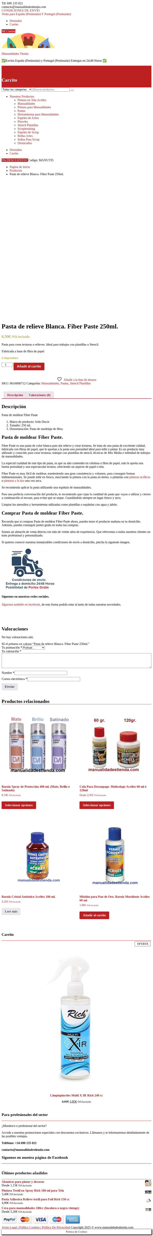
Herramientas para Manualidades (38, 114)
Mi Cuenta (8, 31)
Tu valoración (11, 651)
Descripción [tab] (15, 395)
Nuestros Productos (22, 96)
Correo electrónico (14, 679)
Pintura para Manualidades (34, 107)
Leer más (11, 911)
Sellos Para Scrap (28, 139)
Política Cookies (29, 1227)
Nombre (8, 672)
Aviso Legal (9, 1227)
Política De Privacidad (56, 1227)
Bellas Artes (25, 136)
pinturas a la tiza (14, 480)
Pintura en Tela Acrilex (32, 100)
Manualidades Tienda (15, 53)
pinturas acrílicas (139, 477)
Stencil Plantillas (28, 125)
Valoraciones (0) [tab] (39, 395)
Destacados (25, 143)
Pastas (21, 110)
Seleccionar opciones (19, 805)
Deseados (16, 20)
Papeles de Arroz (28, 118)
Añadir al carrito (29, 366)
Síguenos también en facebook (21, 604)
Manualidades (26, 103)
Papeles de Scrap (28, 132)
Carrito (14, 24)
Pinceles (23, 121)
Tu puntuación (12, 647)
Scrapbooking (26, 128)
